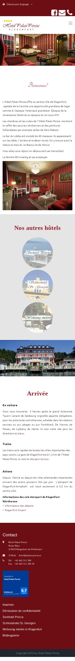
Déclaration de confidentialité (21, 610)
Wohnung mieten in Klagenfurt (22, 629)
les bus (44, 459)
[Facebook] (54, 14)
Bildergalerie (11, 635)
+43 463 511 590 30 (24, 563)
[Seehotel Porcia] (37, 252)
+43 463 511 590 (22, 560)
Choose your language (17, 4)
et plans (19, 433)
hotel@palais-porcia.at (30, 555)
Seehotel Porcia (13, 617)
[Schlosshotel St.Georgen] (37, 285)
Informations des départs (19, 505)
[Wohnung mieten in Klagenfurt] (37, 317)
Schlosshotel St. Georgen (19, 623)
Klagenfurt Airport (15, 510)
